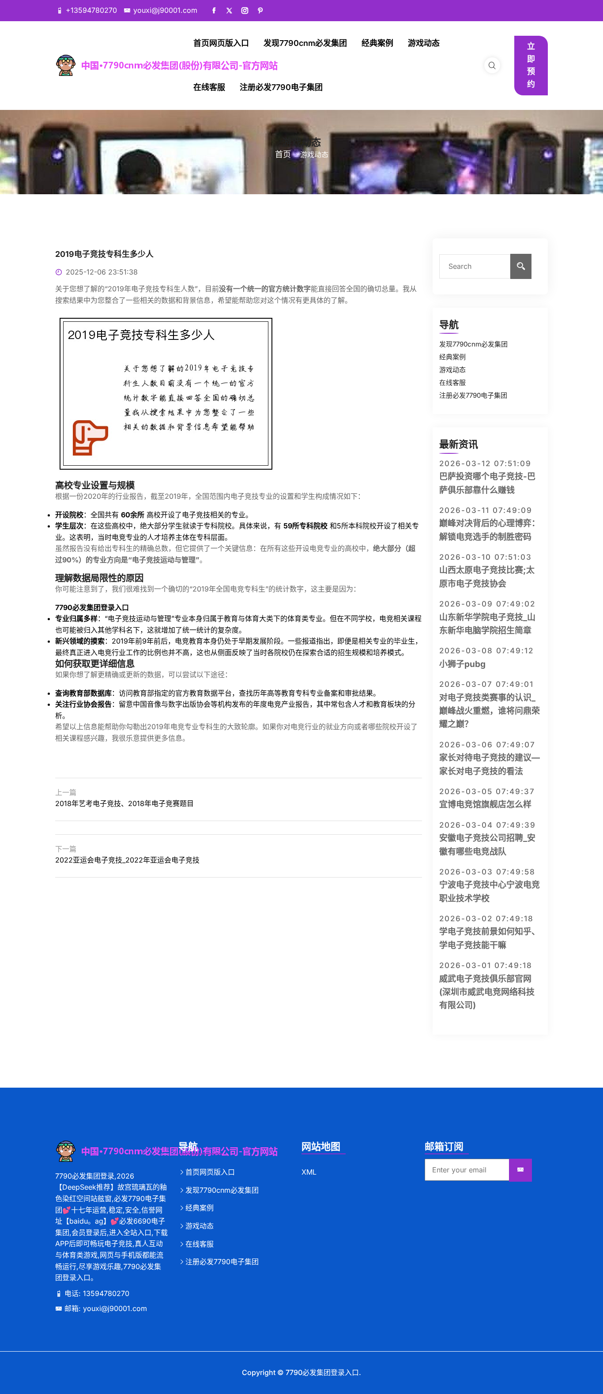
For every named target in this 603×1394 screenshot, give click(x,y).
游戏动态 (424, 43)
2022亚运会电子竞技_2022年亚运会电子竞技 (127, 859)
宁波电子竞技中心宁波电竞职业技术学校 (489, 891)
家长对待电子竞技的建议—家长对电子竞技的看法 (489, 764)
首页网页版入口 (221, 43)
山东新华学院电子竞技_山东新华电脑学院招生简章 (487, 624)
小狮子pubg (462, 664)
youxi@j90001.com (165, 10)
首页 (283, 154)
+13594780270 (91, 10)
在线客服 (209, 87)
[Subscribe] (520, 1170)
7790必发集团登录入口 (322, 1372)
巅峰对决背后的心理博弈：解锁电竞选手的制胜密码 (489, 530)
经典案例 (377, 43)
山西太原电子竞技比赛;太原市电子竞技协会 (487, 576)
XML (309, 1172)
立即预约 (531, 65)
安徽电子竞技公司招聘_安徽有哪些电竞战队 (487, 844)
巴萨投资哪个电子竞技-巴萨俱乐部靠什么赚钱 (487, 483)
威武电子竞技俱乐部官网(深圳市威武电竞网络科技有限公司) (487, 992)
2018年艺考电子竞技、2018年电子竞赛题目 (124, 803)
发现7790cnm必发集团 (305, 43)
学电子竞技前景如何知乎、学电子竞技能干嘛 (489, 938)
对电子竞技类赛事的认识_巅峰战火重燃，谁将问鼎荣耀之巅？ (489, 711)
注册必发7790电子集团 (281, 87)
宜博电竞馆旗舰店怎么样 (485, 804)
